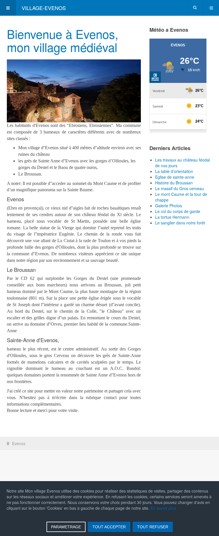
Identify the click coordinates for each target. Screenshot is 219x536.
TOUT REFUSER (152, 527)
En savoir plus (163, 508)
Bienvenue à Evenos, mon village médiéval (62, 40)
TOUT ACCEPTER (109, 527)
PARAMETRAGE (66, 527)
